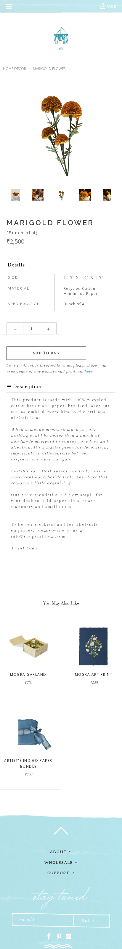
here (88, 371)
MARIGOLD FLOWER (49, 68)
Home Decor (14, 68)
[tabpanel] (61, 195)
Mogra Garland (28, 674)
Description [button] (27, 387)
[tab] (61, 388)
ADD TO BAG (46, 353)
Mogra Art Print (94, 674)
